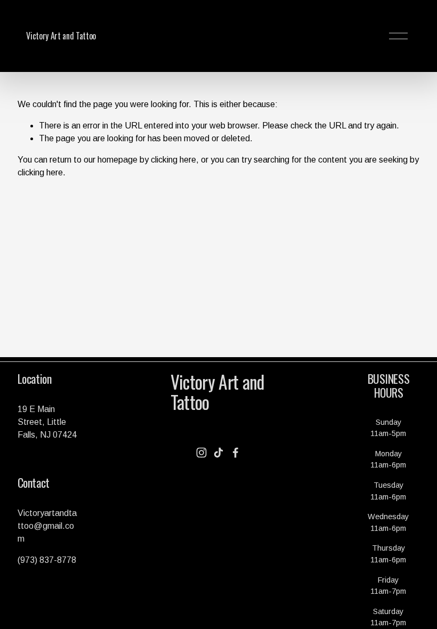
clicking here (173, 159)
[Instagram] (201, 452)
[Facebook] (235, 452)
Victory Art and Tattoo (61, 35)
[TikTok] (218, 452)
